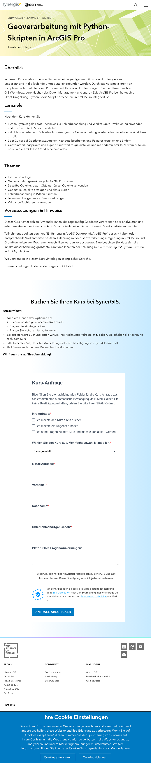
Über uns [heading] (9, 705)
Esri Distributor (60, 592)
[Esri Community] (132, 646)
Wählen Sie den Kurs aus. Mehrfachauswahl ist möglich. (71, 442)
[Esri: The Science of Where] (11, 651)
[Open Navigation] (146, 5)
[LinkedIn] (124, 646)
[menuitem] (23, 672)
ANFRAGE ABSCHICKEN (53, 611)
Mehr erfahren (120, 748)
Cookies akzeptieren (57, 757)
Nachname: (40, 506)
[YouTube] (140, 646)
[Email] (124, 654)
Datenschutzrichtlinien (94, 596)
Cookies (41, 726)
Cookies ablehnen (95, 757)
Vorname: (38, 484)
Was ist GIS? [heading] (93, 664)
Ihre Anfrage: (41, 413)
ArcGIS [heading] (8, 664)
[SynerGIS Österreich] (12, 5)
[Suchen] (136, 5)
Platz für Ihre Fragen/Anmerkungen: (57, 548)
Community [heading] (52, 664)
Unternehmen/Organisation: (51, 527)
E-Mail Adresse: (43, 463)
